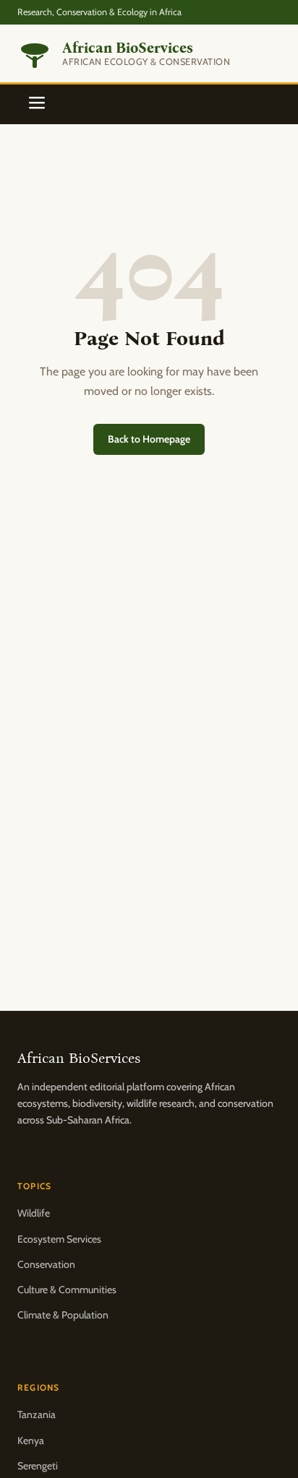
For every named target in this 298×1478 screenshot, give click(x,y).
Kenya (30, 1440)
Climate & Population (62, 1314)
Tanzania (36, 1414)
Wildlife (33, 1213)
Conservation (46, 1264)
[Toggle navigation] (36, 104)
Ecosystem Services (59, 1239)
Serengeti (37, 1465)
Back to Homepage (149, 438)
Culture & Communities (66, 1289)
